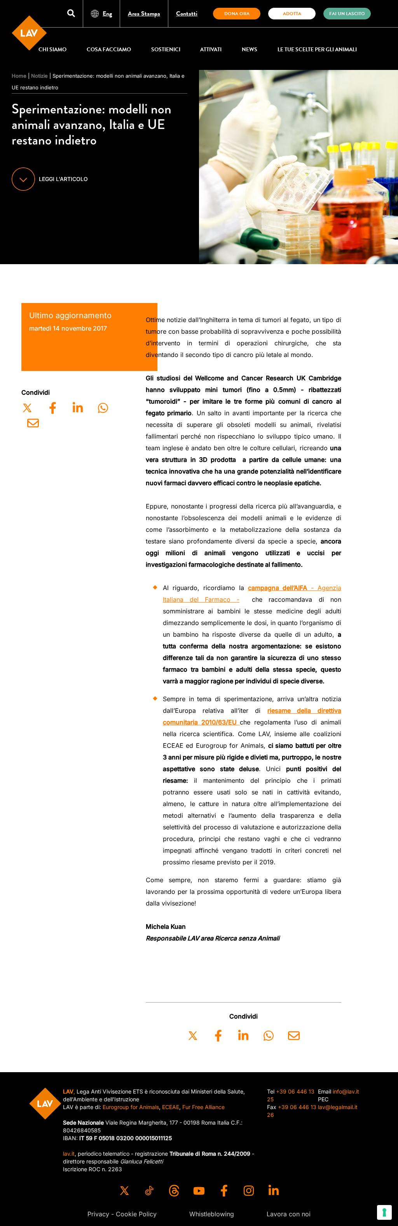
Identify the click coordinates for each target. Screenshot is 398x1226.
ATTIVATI (211, 49)
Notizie (39, 76)
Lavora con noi (289, 1214)
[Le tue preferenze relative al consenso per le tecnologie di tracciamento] (384, 1212)
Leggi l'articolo (63, 179)
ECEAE (170, 1107)
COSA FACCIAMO (109, 49)
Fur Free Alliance (203, 1107)
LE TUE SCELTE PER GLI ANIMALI (317, 49)
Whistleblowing (211, 1214)
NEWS (249, 49)
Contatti (186, 13)
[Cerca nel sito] (71, 13)
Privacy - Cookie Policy (122, 1214)
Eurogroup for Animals (131, 1107)
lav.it (69, 1153)
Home (19, 76)
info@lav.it (346, 1091)
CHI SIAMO (52, 49)
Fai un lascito (347, 13)
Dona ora (237, 13)
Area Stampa (144, 13)
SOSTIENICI (165, 49)
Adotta (292, 13)
